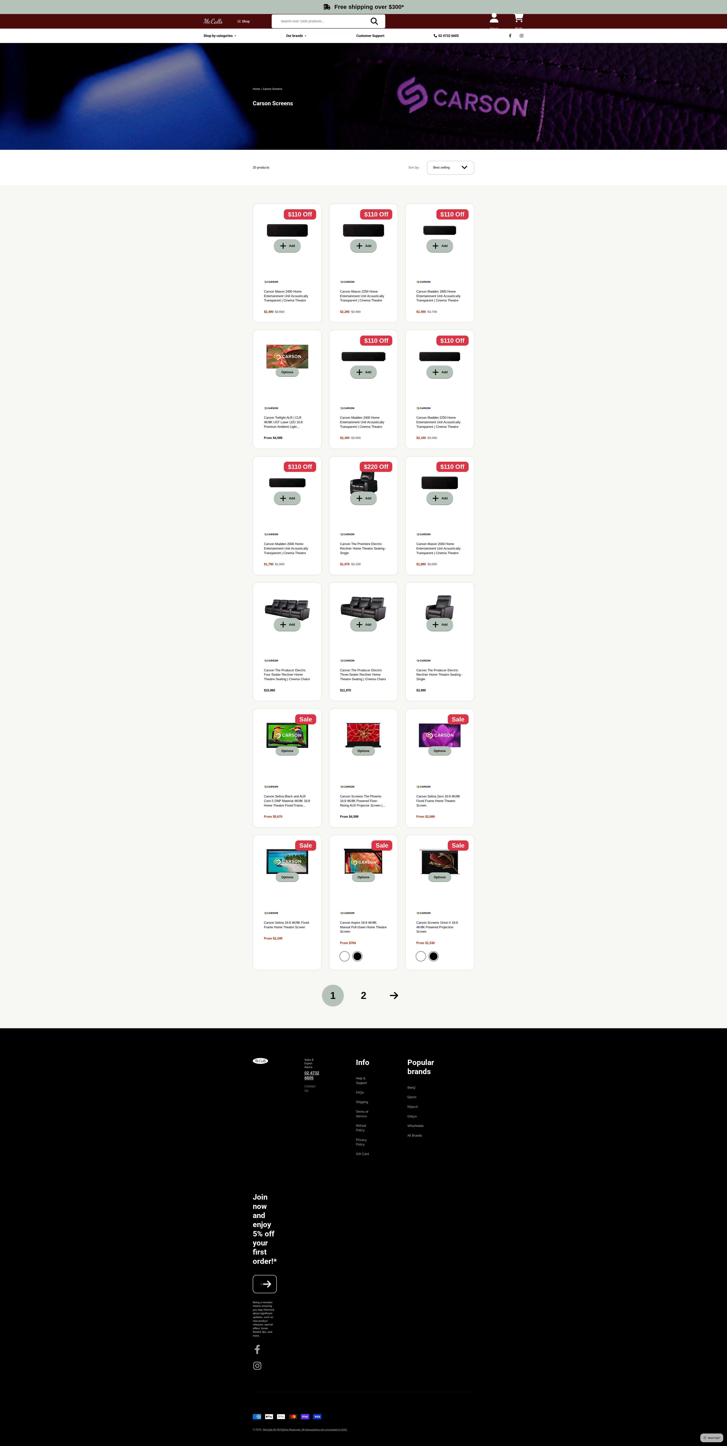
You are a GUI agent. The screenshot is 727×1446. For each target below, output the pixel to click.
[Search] (374, 21)
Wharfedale (415, 1126)
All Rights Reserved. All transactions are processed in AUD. (312, 1429)
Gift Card (362, 1154)
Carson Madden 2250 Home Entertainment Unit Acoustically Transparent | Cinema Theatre (440, 389)
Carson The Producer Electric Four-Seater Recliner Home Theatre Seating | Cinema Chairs (287, 641)
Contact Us (309, 1088)
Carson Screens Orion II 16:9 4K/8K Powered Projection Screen (440, 902)
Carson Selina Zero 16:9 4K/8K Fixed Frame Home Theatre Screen (440, 768)
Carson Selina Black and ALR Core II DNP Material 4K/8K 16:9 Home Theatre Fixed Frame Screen (287, 768)
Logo (213, 21)
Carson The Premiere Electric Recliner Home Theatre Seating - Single (363, 515)
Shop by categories (218, 36)
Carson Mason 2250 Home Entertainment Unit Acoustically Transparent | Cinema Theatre (363, 263)
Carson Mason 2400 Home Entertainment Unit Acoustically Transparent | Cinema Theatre (287, 263)
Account (494, 21)
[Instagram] (521, 36)
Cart (518, 21)
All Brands (414, 1135)
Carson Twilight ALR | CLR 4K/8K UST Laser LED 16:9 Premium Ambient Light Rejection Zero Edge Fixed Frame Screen (287, 389)
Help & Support (361, 1081)
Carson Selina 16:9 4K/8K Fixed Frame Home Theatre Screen (287, 902)
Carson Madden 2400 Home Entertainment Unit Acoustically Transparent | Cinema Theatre (363, 389)
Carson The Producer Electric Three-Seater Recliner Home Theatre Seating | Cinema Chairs (363, 641)
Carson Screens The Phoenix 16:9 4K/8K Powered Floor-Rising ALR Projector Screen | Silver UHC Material (363, 768)
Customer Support (370, 36)
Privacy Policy (361, 1142)
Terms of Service (362, 1114)
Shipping (362, 1102)
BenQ (411, 1087)
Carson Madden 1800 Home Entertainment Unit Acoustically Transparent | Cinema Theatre (440, 263)
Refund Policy (361, 1128)
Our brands (294, 36)
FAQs (360, 1092)
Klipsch (412, 1107)
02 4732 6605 (448, 36)
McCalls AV (269, 1429)
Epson (411, 1097)
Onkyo (412, 1116)
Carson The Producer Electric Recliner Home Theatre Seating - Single (440, 641)
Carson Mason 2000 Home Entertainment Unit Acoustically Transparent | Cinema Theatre (440, 515)
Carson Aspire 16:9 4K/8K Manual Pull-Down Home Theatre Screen (363, 902)
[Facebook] (510, 36)
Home (256, 88)
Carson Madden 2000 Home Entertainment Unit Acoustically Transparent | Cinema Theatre (287, 515)
